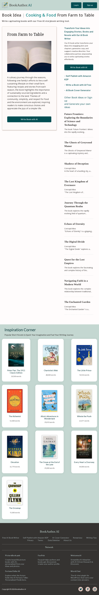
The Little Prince (84, 370)
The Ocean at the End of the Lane (49, 463)
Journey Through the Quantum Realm (76, 204)
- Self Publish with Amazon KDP (78, 77)
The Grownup (15, 508)
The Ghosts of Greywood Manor (78, 144)
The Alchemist (15, 416)
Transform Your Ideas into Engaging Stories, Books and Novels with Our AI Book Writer (78, 33)
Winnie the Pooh (84, 416)
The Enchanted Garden (77, 301)
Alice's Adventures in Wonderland (50, 417)
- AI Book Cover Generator (77, 90)
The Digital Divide (74, 241)
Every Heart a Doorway (84, 462)
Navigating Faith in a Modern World (76, 282)
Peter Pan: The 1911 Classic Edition (16, 371)
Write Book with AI (29, 119)
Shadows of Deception (76, 163)
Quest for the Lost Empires (74, 261)
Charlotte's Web (51, 370)
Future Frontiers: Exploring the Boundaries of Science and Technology (78, 119)
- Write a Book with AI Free (77, 84)
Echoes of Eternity (74, 223)
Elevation (15, 462)
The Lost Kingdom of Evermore (76, 183)
